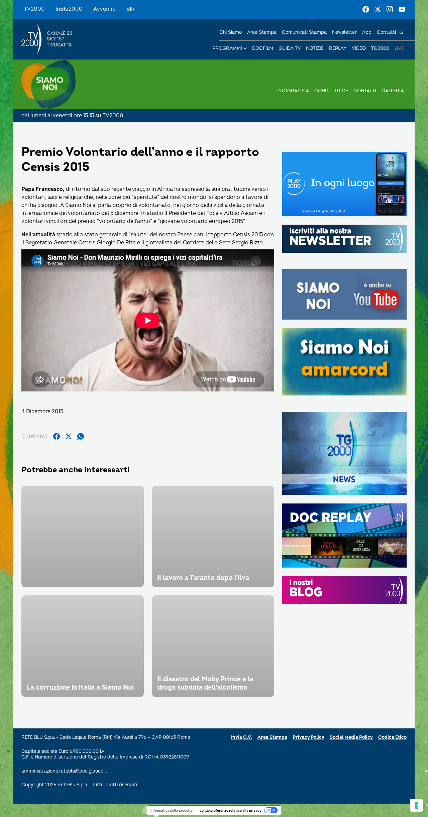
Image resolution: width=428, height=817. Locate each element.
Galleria (393, 91)
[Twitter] (378, 9)
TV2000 (34, 9)
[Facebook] (365, 9)
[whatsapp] (80, 436)
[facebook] (56, 436)
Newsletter (344, 32)
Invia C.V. (241, 737)
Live (399, 48)
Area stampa (262, 32)
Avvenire (104, 9)
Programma (293, 91)
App (366, 32)
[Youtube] (402, 9)
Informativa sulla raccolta (171, 810)
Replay (337, 48)
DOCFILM (262, 48)
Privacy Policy (308, 737)
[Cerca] (401, 32)
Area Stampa (272, 737)
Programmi (227, 48)
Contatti (386, 32)
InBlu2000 (69, 9)
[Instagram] (390, 9)
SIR (130, 9)
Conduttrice (331, 91)
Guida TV (290, 48)
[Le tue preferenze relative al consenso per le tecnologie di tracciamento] (416, 805)
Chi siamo (230, 32)
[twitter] (68, 436)
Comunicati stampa (304, 32)
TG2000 (380, 48)
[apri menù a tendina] (245, 48)
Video (359, 48)
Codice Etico (392, 737)
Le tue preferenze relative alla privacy (230, 810)
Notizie (315, 48)
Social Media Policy (351, 737)
